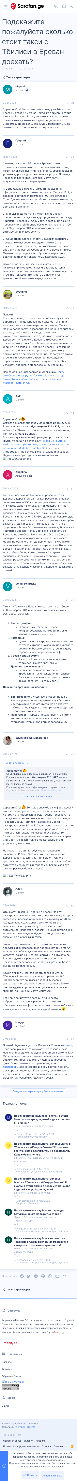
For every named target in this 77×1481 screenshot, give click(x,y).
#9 (72, 1039)
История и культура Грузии (37, 1126)
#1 (72, 103)
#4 (72, 412)
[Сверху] (67, 1446)
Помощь (47, 1446)
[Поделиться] (67, 103)
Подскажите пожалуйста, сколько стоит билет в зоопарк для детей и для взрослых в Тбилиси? (42, 1119)
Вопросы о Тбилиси (39, 1192)
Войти (5, 1405)
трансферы (10, 1066)
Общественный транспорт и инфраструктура (42, 1231)
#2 (72, 157)
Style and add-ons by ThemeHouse (21, 1423)
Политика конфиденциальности (21, 1446)
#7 (72, 754)
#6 (72, 600)
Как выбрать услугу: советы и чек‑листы (39, 1171)
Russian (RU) (13, 1434)
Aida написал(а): (15, 762)
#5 (72, 488)
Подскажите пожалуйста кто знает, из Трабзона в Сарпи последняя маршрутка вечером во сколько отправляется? (41, 1242)
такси (68, 1045)
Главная (7, 1361)
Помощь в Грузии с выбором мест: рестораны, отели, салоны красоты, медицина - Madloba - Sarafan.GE (36, 444)
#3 (72, 308)
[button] (6, 6)
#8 (72, 905)
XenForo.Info (28, 1426)
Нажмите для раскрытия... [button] (38, 796)
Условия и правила (35, 1440)
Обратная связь (11, 1376)
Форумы (7, 1369)
